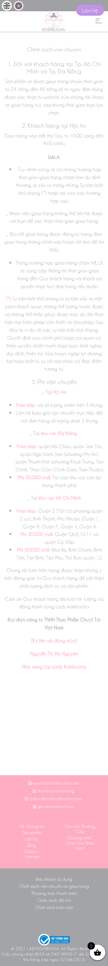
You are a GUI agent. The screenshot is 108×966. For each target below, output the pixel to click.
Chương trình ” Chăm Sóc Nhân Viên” (80, 843)
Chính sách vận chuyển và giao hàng (54, 886)
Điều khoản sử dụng (54, 879)
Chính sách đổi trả (54, 900)
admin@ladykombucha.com (56, 798)
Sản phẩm (32, 832)
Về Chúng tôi (32, 826)
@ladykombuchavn (56, 806)
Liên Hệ (90, 10)
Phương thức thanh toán (54, 893)
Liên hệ (31, 839)
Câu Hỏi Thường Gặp (80, 828)
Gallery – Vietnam (31, 853)
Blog (32, 845)
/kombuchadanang (55, 790)
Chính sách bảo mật (54, 907)
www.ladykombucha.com (56, 783)
